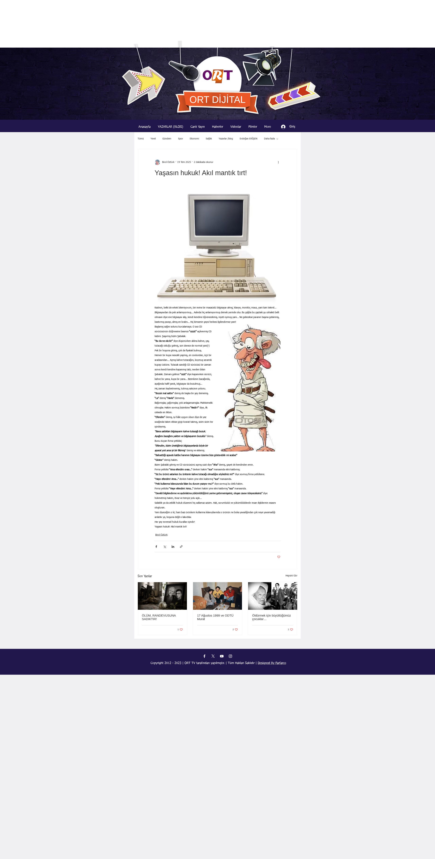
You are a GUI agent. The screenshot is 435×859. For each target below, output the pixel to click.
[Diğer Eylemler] (278, 162)
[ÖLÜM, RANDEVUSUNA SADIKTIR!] (162, 596)
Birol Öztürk (161, 535)
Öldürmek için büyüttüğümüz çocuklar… (271, 617)
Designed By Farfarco (272, 663)
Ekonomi (194, 139)
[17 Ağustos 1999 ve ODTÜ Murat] (217, 596)
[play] (312, 50)
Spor (180, 139)
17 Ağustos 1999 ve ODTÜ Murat (215, 617)
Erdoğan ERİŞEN (248, 139)
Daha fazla (269, 139)
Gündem (166, 139)
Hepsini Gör (291, 576)
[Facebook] (204, 656)
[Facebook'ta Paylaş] (156, 546)
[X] (213, 656)
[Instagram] (230, 656)
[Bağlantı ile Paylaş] (181, 546)
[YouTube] (222, 656)
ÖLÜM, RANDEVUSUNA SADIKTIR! (159, 617)
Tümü (141, 139)
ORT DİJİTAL (217, 99)
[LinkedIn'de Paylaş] (173, 546)
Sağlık (209, 139)
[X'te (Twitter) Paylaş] (164, 546)
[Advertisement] (217, 24)
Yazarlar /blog (226, 139)
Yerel (153, 139)
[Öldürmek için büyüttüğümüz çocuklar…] (272, 596)
